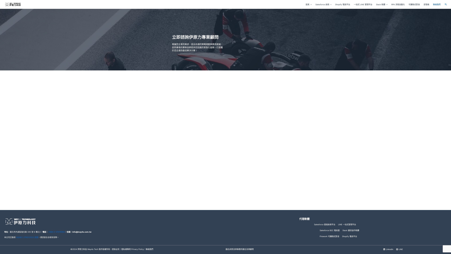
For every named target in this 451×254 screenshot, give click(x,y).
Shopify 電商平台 (342, 4)
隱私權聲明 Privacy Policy (132, 249)
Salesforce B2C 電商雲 (330, 230)
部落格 (426, 4)
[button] (310, 4)
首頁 (307, 4)
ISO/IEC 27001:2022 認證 (27, 237)
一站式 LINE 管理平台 (363, 4)
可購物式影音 (414, 4)
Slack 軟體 (380, 4)
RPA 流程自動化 (398, 4)
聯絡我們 (437, 4)
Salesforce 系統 (322, 4)
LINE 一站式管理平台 (347, 224)
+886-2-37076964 (56, 232)
